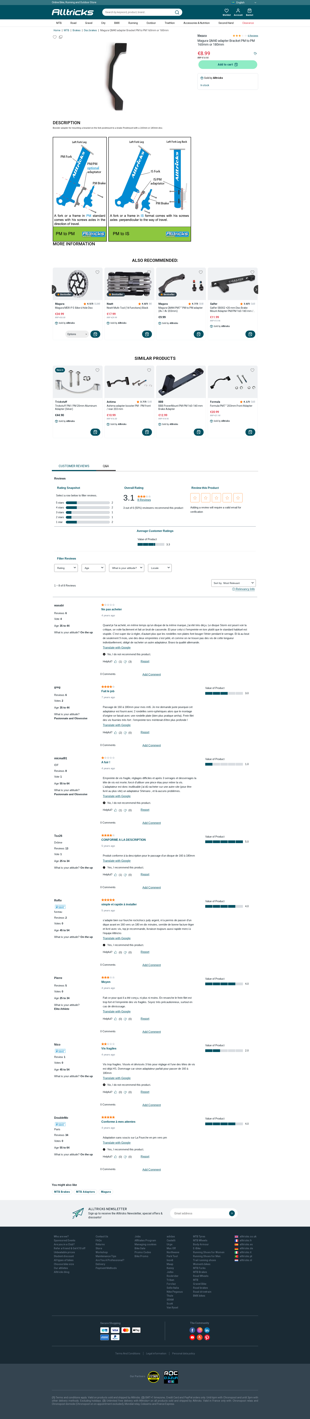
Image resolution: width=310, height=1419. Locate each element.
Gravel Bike (199, 1283)
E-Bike (197, 1248)
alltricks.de (246, 1248)
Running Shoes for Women (208, 1252)
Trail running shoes (204, 1260)
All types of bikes (64, 1260)
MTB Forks (199, 1268)
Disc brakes (90, 30)
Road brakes (200, 1287)
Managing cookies (145, 1244)
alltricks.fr (246, 1240)
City (103, 23)
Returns (100, 1244)
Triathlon (170, 23)
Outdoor (151, 23)
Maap (170, 1264)
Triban (170, 1279)
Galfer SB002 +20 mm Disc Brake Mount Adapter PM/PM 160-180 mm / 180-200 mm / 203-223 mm (231, 309)
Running (133, 23)
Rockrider (173, 1276)
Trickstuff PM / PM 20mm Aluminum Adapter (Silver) (76, 407)
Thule (170, 1295)
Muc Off (171, 1248)
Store (99, 1248)
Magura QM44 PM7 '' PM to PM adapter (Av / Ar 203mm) (180, 309)
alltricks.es (246, 1244)
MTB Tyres (199, 1236)
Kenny (170, 1268)
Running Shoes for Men (206, 1256)
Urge (169, 1244)
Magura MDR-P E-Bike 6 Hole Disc (74, 307)
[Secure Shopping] (120, 1333)
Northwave (173, 1252)
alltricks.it (245, 1252)
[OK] (232, 1213)
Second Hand (226, 23)
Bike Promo (141, 1256)
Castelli (171, 1240)
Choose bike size (64, 1264)
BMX (117, 23)
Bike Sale (140, 1248)
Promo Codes (143, 1252)
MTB (59, 23)
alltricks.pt (246, 1256)
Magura (202, 35)
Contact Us (102, 1236)
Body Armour (201, 1244)
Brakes (77, 30)
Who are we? (61, 1236)
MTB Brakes (62, 1191)
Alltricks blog (61, 1272)
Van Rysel (172, 1307)
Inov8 (170, 1260)
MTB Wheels (200, 1240)
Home (57, 30)
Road (73, 23)
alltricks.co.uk (248, 1236)
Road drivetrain (202, 1291)
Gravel (88, 23)
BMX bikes (199, 1295)
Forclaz (171, 1283)
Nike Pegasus (175, 1291)
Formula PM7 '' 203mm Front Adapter (231, 405)
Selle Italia (173, 1287)
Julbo (170, 1272)
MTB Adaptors (85, 1191)
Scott (170, 1303)
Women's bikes (201, 1264)
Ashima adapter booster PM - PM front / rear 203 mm (129, 407)
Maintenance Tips (106, 1256)
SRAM (170, 1299)
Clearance (248, 23)
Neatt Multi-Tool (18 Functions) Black (127, 307)
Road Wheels (200, 1276)
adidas (171, 1236)
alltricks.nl (246, 1260)
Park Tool (172, 1256)
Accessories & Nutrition (197, 23)
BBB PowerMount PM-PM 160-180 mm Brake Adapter (180, 407)
